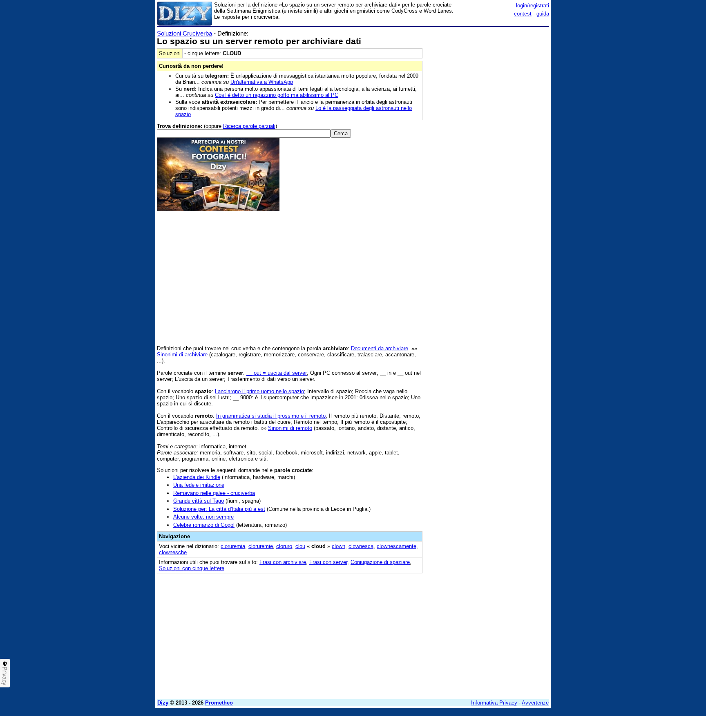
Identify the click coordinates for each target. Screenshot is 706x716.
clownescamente (396, 546)
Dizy (162, 703)
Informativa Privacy (494, 703)
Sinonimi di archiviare (182, 354)
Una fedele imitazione (198, 485)
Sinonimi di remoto (290, 428)
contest (523, 14)
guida (542, 14)
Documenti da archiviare (379, 348)
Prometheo (219, 703)
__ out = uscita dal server (276, 373)
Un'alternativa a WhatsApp (261, 82)
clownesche (173, 552)
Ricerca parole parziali (249, 126)
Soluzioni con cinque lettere (191, 568)
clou (300, 546)
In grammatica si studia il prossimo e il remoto (271, 416)
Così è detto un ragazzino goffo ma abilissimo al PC (276, 95)
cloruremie (260, 546)
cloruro (284, 546)
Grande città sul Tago (198, 501)
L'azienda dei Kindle (196, 477)
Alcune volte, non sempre (203, 517)
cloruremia (233, 546)
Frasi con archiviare (282, 562)
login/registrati (532, 5)
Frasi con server (328, 562)
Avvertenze (535, 703)
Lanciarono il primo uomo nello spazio (259, 391)
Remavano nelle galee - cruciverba (214, 493)
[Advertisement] (488, 152)
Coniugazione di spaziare (380, 562)
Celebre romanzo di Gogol (204, 525)
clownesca (361, 546)
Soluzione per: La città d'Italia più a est (219, 509)
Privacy (5, 676)
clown (338, 546)
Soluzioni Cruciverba (184, 33)
